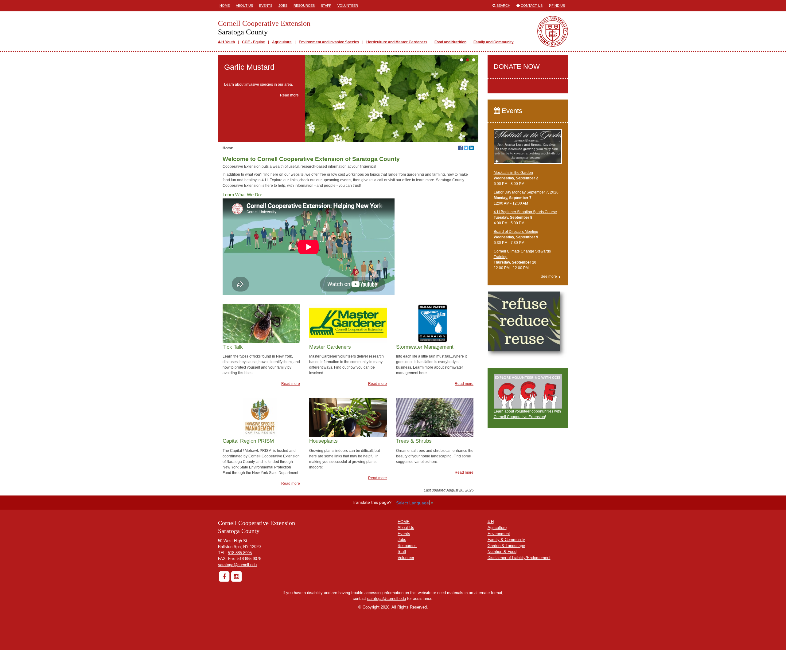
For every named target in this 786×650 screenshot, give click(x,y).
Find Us (558, 5)
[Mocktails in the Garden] (528, 149)
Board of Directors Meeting (516, 231)
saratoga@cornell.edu (237, 564)
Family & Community (506, 539)
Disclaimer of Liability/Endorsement (519, 557)
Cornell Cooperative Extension (519, 417)
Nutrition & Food (502, 551)
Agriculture (282, 42)
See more (549, 276)
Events (265, 5)
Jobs (282, 5)
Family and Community (493, 42)
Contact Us (532, 5)
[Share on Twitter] (466, 149)
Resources (304, 5)
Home (225, 5)
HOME (404, 521)
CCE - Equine (253, 42)
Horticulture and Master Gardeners (396, 42)
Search (503, 5)
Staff (326, 5)
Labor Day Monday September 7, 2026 (526, 192)
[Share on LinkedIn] (471, 149)
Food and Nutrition (450, 42)
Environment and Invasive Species (329, 42)
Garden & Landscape (506, 545)
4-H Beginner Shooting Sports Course (525, 212)
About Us (244, 5)
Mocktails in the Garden (513, 172)
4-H (491, 521)
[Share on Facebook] (460, 149)
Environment (499, 533)
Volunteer (347, 5)
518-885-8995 (240, 552)
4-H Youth (226, 42)
